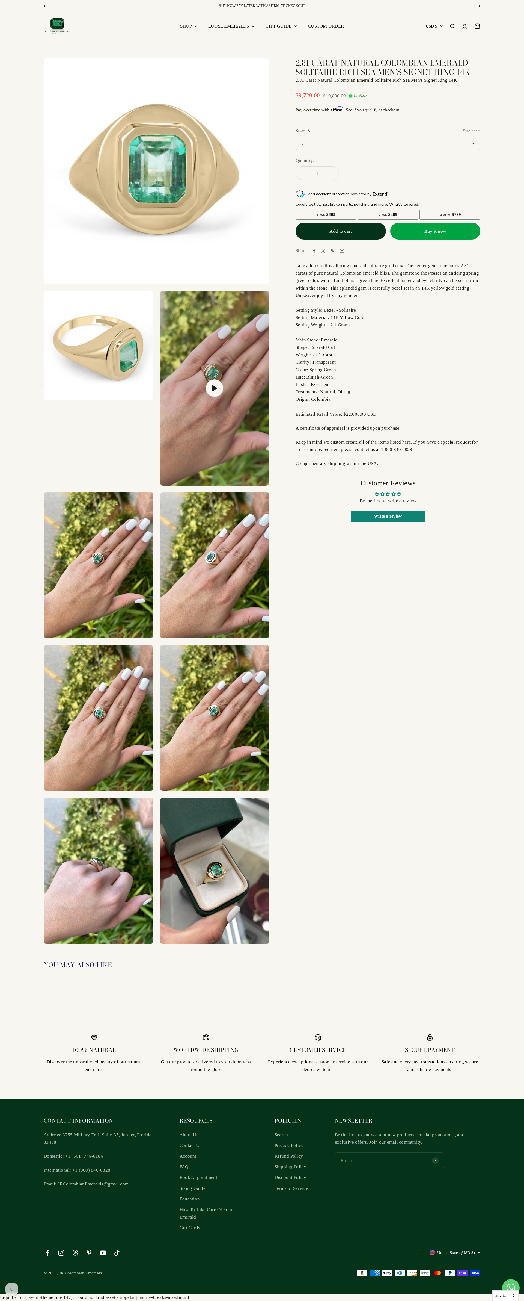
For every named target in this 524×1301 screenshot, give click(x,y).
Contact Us (191, 1145)
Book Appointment (198, 1177)
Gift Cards (190, 1227)
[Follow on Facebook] (47, 1252)
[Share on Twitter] (323, 250)
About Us (189, 1134)
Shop (186, 26)
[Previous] (45, 6)
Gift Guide (278, 26)
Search (281, 1134)
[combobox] (505, 1295)
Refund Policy (289, 1156)
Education (190, 1199)
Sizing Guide (193, 1188)
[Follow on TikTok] (117, 1252)
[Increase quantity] (331, 173)
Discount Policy (290, 1177)
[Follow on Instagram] (61, 1252)
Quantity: (305, 160)
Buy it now (435, 231)
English (501, 1295)
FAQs (185, 1166)
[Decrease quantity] (304, 173)
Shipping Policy (290, 1166)
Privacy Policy (289, 1145)
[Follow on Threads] (75, 1252)
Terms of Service (291, 1188)
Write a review (388, 516)
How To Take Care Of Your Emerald (206, 1213)
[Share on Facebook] (314, 250)
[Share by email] (342, 250)
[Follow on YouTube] (103, 1252)
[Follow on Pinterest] (89, 1252)
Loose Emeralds (228, 26)
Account (188, 1156)
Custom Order (326, 26)
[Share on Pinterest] (332, 250)
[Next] (479, 6)
